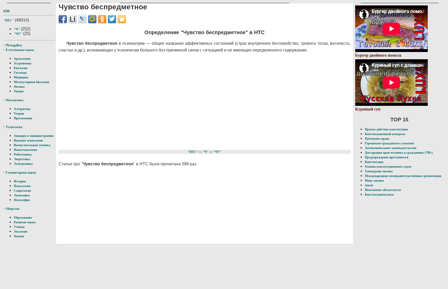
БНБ (6, 11)
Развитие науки (25, 222)
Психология (22, 186)
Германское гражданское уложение (389, 143)
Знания (19, 236)
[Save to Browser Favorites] (122, 19)
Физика (19, 86)
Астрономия (22, 63)
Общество (12, 209)
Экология (20, 231)
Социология (22, 190)
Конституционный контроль (385, 134)
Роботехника (23, 154)
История (20, 181)
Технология (14, 127)
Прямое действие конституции (386, 129)
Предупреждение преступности (386, 157)
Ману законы (374, 180)
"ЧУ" (18, 34)
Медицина (21, 77)
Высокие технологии (28, 140)
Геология (20, 73)
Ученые (19, 227)
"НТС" (8, 20)
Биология (20, 68)
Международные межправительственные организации (403, 176)
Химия (19, 91)
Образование (23, 217)
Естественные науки (20, 50)
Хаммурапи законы (379, 171)
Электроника (23, 164)
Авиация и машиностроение (34, 136)
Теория (19, 113)
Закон (369, 185)
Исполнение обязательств (383, 190)
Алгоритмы (22, 109)
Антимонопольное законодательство (390, 148)
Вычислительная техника (32, 145)
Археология (22, 59)
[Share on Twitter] (112, 19)
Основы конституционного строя (388, 166)
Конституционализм (379, 194)
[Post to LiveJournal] (82, 19)
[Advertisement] (184, 100)
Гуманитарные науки (21, 172)
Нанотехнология (25, 150)
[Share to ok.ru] (102, 19)
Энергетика (22, 159)
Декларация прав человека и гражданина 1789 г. (399, 152)
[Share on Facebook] (63, 19)
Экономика (22, 195)
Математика (14, 100)
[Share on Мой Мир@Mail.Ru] (92, 19)
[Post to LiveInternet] (72, 19)
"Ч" (17, 29)
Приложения (23, 118)
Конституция (374, 162)
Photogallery (14, 45)
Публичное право (377, 138)
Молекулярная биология (31, 82)
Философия (22, 200)
